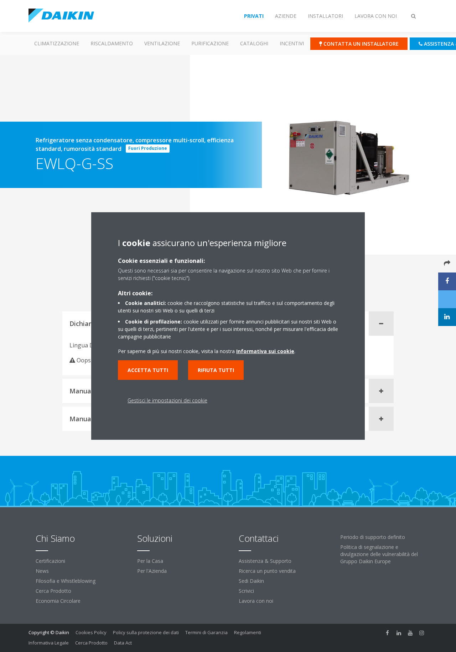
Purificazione (210, 43)
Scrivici (246, 590)
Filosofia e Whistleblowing (65, 580)
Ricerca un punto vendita (267, 570)
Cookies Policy (91, 632)
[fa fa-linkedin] (399, 633)
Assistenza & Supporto (265, 560)
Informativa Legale (48, 643)
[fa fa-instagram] (422, 633)
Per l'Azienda (152, 570)
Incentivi (292, 43)
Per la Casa (150, 560)
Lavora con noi (256, 600)
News (42, 570)
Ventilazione (162, 43)
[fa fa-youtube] (410, 633)
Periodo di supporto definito (372, 537)
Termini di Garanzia (206, 632)
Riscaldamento (111, 43)
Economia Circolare (58, 600)
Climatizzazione (56, 43)
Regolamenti (247, 632)
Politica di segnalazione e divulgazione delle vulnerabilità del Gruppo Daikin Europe (379, 554)
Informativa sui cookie (265, 351)
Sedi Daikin (251, 580)
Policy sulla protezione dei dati (146, 632)
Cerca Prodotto (53, 590)
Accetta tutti (148, 370)
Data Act (123, 643)
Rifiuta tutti (216, 370)
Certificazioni (50, 560)
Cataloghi (254, 43)
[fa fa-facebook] (387, 633)
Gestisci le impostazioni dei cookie (167, 400)
